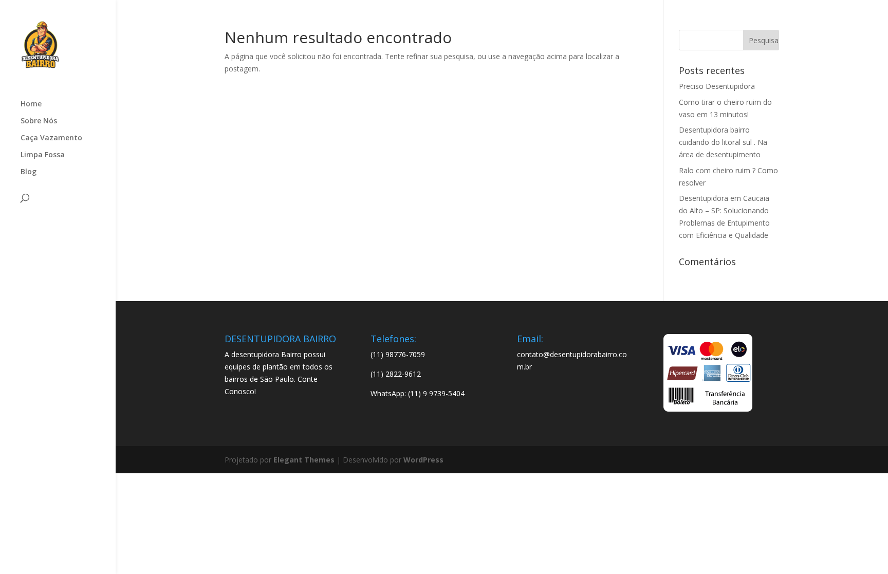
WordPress (423, 460)
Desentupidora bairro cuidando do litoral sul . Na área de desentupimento (723, 142)
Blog (28, 172)
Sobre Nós (39, 121)
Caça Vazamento (51, 138)
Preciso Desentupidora (717, 86)
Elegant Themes (304, 460)
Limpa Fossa (43, 155)
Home (31, 104)
